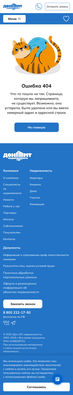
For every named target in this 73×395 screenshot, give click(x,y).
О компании (10, 178)
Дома (33, 191)
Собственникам (13, 226)
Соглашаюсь (36, 387)
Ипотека (8, 219)
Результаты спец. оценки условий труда (29, 266)
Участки (35, 197)
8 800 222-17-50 (38, 6)
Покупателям (11, 232)
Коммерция (37, 204)
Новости (8, 199)
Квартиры (36, 178)
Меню (12, 19)
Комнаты (35, 184)
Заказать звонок (57, 6)
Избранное (66, 19)
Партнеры (9, 212)
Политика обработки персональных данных (20, 275)
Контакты (9, 239)
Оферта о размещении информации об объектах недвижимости (21, 288)
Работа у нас (11, 206)
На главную (36, 127)
